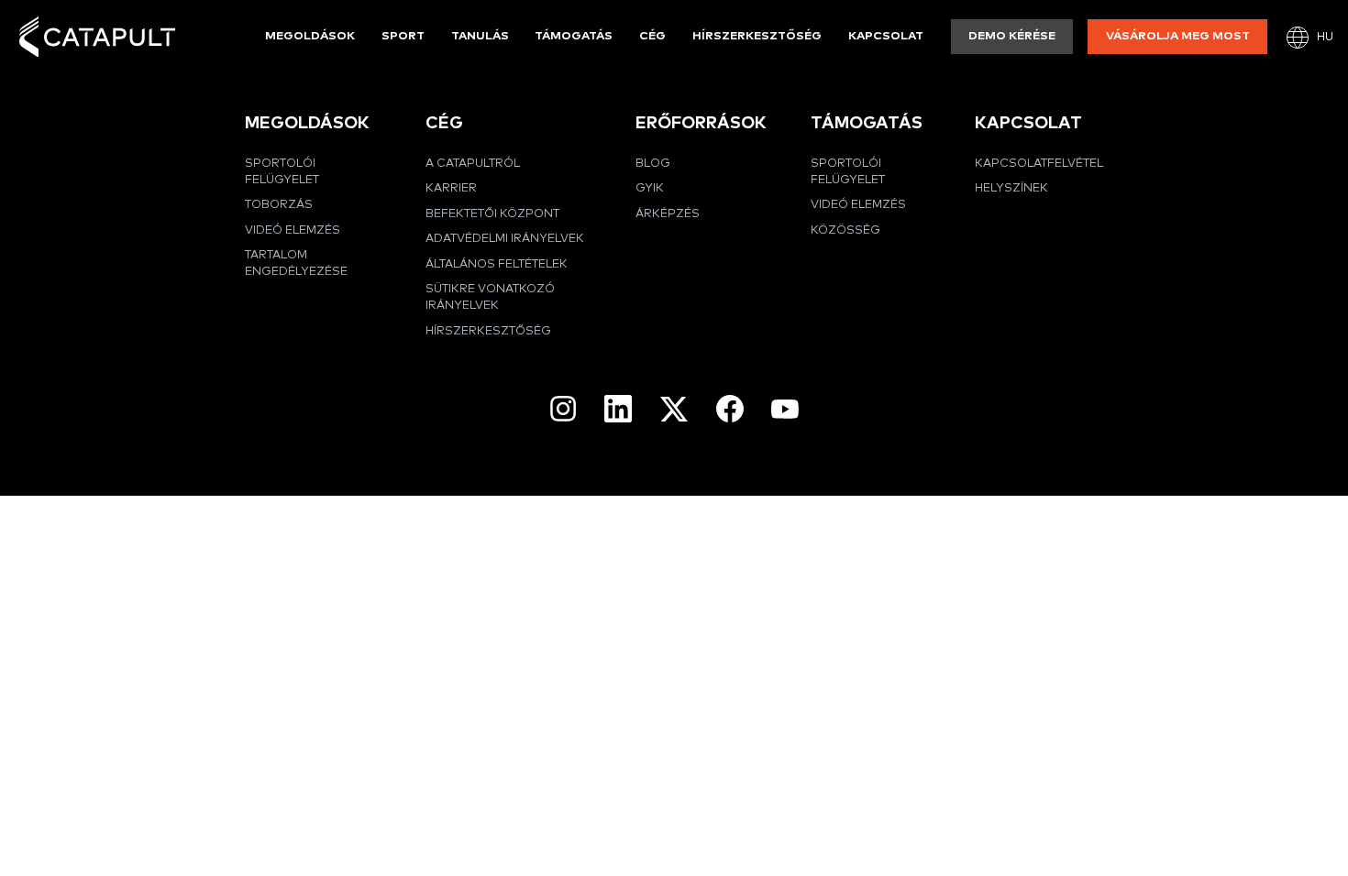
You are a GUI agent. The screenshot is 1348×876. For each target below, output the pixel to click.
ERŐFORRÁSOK (701, 123)
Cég (652, 36)
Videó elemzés (292, 230)
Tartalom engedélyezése (296, 263)
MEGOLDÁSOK (307, 123)
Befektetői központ (492, 214)
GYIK (649, 188)
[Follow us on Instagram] (563, 408)
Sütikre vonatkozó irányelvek (490, 297)
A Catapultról (472, 164)
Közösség (845, 230)
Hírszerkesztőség (757, 36)
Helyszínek (1011, 188)
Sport (403, 36)
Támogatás (574, 36)
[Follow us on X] (674, 409)
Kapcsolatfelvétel (1039, 164)
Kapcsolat (885, 36)
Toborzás (279, 205)
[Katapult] (97, 37)
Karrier (451, 188)
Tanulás (480, 36)
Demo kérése (1011, 36)
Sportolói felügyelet (282, 172)
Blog (652, 164)
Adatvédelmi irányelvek (504, 239)
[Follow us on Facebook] (730, 408)
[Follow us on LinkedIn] (618, 408)
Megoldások (310, 36)
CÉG (444, 123)
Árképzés (667, 214)
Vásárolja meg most (1178, 36)
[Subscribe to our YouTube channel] (785, 409)
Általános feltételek (496, 264)
